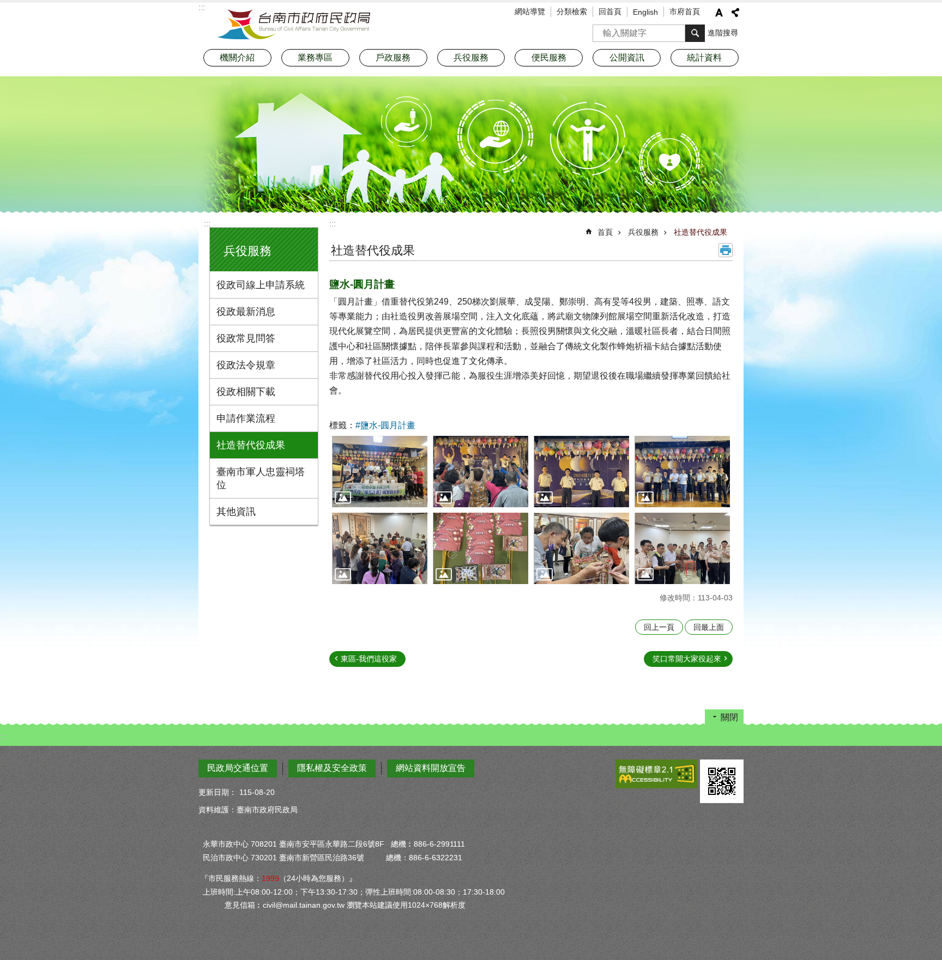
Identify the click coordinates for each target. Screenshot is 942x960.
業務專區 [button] (315, 57)
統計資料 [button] (704, 57)
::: (207, 223)
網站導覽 (530, 11)
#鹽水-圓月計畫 (385, 425)
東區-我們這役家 (369, 658)
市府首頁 (684, 11)
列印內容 (725, 250)
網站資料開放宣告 (431, 768)
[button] (379, 471)
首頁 (605, 232)
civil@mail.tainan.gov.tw (304, 905)
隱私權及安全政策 (332, 768)
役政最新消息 (245, 311)
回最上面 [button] (708, 627)
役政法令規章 (245, 365)
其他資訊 (236, 511)
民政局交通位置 (237, 768)
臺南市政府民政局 (293, 24)
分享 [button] (735, 12)
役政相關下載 (245, 391)
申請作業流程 (245, 418)
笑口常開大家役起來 (687, 658)
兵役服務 (643, 232)
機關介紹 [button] (237, 57)
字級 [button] (719, 12)
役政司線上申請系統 (260, 285)
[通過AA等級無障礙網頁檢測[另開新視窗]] (656, 774)
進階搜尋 (723, 32)
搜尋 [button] (695, 33)
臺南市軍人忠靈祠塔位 (260, 478)
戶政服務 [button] (393, 57)
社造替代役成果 (250, 445)
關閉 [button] (729, 717)
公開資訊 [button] (626, 57)
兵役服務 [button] (471, 57)
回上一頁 (659, 627)
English (645, 12)
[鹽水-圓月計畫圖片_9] (722, 781)
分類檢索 (572, 11)
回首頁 (610, 11)
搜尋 (601, 29)
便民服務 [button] (549, 57)
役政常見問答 (245, 338)
